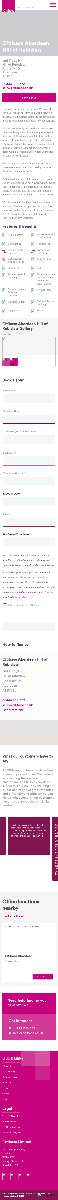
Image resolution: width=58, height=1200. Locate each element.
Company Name (11, 411)
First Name (9, 391)
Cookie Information (11, 1127)
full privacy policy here (31, 592)
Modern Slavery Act (11, 1132)
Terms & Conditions (11, 1116)
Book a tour (29, 97)
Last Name (9, 453)
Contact (5, 1088)
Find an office (12, 916)
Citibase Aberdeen (18, 956)
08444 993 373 (13, 84)
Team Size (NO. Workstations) (19, 432)
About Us (6, 1082)
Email (6, 514)
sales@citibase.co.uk (17, 88)
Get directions (13, 710)
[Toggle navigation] (53, 4)
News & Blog (8, 1071)
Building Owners (10, 1077)
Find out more (42, 977)
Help (4, 1099)
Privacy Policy (9, 1121)
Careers (5, 1093)
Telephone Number (14, 473)
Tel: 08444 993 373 (25, 7)
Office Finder (8, 1066)
